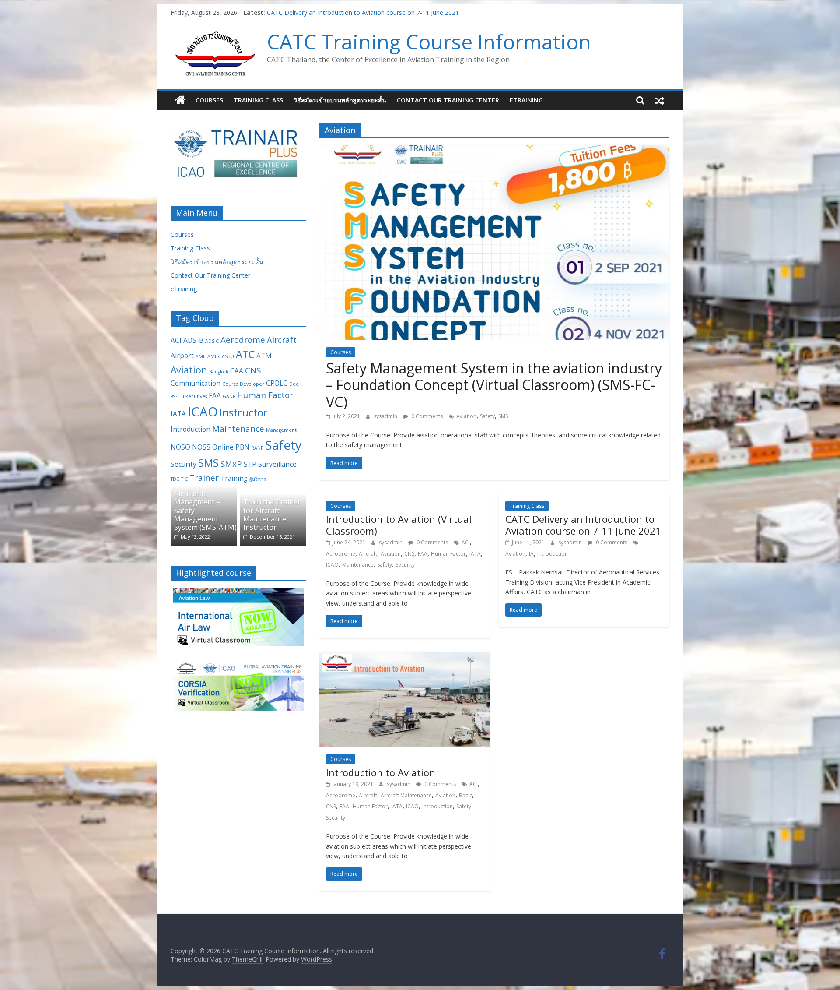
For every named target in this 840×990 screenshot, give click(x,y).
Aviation (466, 416)
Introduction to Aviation (380, 772)
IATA (475, 553)
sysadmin (386, 416)
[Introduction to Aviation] (404, 657)
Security (405, 564)
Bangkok (218, 372)
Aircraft (368, 553)
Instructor (244, 412)
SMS (503, 416)
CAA (236, 371)
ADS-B (193, 340)
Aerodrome (340, 553)
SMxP (231, 463)
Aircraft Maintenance (406, 795)
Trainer (204, 477)
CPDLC (276, 383)
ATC (245, 354)
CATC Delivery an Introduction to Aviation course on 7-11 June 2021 (583, 524)
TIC (184, 479)
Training (234, 478)
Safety (487, 416)
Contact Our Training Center (448, 100)
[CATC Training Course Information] (180, 100)
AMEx (213, 356)
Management (281, 430)
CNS (409, 553)
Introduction (552, 553)
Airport (182, 355)
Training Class (258, 100)
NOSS (201, 447)
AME (201, 356)
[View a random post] (659, 100)
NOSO (180, 447)
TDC (175, 479)
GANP (229, 396)
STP (250, 464)
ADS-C (212, 341)
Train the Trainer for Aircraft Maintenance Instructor (272, 514)
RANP (257, 448)
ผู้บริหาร (257, 479)
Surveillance (277, 464)
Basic (465, 795)
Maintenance (358, 564)
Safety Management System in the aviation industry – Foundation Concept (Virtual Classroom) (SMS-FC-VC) (494, 385)
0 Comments (426, 416)
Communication (195, 383)
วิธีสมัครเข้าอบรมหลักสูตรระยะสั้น (340, 100)
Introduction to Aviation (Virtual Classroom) (328, 12)
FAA (422, 553)
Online (223, 447)
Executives (195, 396)
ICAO (332, 564)
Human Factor (448, 553)
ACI (466, 542)
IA (531, 553)
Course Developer (243, 384)
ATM (264, 355)
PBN (242, 447)
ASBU (228, 356)
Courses (209, 100)
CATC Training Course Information (429, 41)
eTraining (526, 100)
